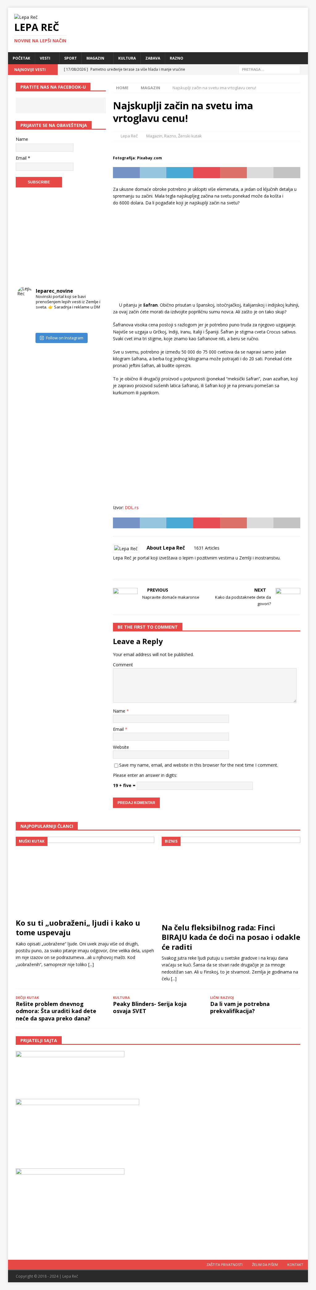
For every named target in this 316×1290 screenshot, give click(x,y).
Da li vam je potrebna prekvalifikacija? (240, 1007)
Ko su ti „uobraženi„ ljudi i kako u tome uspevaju (78, 927)
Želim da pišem (265, 1264)
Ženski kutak (190, 136)
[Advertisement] (206, 256)
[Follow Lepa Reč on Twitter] (143, 569)
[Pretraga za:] (269, 69)
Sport (70, 58)
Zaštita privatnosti (224, 1264)
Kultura (127, 58)
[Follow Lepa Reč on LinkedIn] (153, 569)
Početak (21, 58)
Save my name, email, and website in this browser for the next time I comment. (198, 765)
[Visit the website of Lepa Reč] (115, 569)
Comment (123, 665)
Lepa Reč (129, 136)
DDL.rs (132, 507)
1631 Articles (206, 548)
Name (120, 711)
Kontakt (295, 1264)
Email (119, 729)
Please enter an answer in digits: (145, 775)
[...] (91, 964)
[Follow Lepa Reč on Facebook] (122, 569)
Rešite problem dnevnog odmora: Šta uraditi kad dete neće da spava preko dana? (56, 1011)
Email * (23, 158)
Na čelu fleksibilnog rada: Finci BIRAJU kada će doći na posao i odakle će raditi (231, 937)
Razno (176, 58)
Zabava (152, 58)
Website (121, 747)
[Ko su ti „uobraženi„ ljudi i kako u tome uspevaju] (85, 876)
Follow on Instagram (64, 338)
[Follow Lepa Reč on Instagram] (133, 569)
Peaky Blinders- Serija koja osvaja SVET (150, 1007)
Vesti (45, 58)
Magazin (95, 58)
